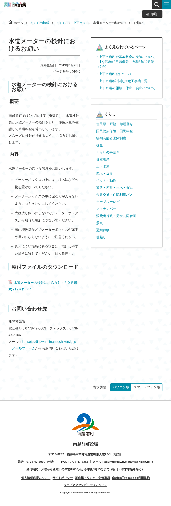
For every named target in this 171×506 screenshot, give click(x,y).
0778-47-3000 (35, 461)
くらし (61, 23)
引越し (101, 237)
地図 (117, 454)
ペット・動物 (106, 180)
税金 (99, 145)
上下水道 (79, 23)
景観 (99, 223)
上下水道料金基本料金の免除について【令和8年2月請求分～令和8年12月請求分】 (127, 62)
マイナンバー (106, 209)
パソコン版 (121, 387)
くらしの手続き (107, 152)
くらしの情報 (39, 23)
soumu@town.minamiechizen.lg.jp (128, 461)
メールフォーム (23, 348)
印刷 (154, 14)
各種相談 (102, 159)
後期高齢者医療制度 (111, 138)
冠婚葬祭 (102, 230)
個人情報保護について (35, 477)
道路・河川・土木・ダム (114, 187)
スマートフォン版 (146, 387)
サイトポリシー (63, 477)
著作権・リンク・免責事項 (92, 477)
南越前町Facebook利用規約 (131, 477)
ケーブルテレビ (107, 202)
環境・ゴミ (104, 173)
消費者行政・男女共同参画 (116, 216)
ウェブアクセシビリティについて (85, 484)
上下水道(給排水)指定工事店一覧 (123, 81)
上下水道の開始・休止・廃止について (127, 88)
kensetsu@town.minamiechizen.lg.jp (49, 341)
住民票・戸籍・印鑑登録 (114, 124)
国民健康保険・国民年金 (114, 131)
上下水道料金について (115, 74)
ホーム (18, 23)
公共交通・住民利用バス (114, 194)
